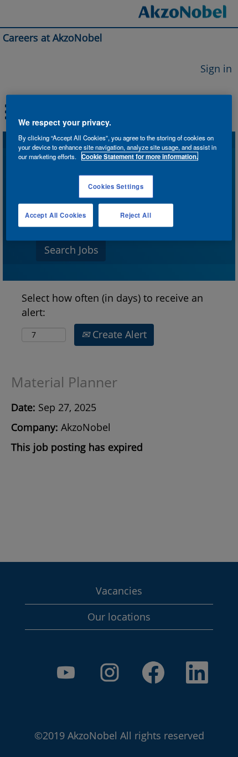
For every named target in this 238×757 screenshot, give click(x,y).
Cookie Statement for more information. (139, 156)
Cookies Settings (115, 186)
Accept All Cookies (55, 215)
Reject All (135, 215)
